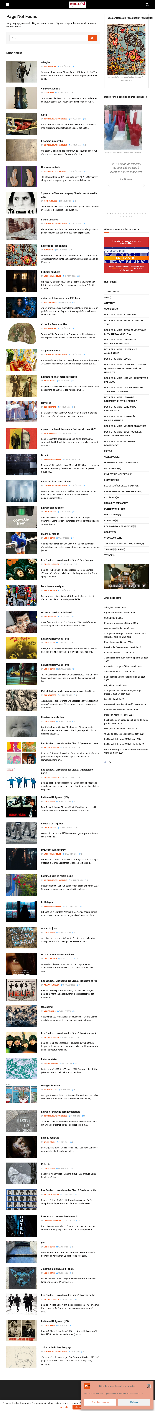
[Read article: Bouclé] (21, 464)
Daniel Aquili (49, 381)
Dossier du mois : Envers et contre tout (123, 322)
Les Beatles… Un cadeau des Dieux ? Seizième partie (68, 560)
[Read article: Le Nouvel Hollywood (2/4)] (21, 806)
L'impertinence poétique (118, 474)
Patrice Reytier (50, 1090)
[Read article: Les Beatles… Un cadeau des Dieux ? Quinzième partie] (21, 753)
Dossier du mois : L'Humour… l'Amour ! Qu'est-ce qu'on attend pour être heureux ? (125, 368)
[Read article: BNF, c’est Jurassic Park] (21, 859)
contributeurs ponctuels (55, 119)
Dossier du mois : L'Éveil (117, 359)
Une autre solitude (50, 167)
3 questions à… (112, 291)
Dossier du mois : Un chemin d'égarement (119, 443)
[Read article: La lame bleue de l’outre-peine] (21, 885)
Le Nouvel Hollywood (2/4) (55, 797)
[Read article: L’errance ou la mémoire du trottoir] (21, 1226)
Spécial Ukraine (113, 538)
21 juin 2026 (63, 1142)
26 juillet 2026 (68, 777)
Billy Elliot (46, 403)
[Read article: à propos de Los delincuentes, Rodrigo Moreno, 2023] (21, 438)
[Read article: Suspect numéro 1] (21, 360)
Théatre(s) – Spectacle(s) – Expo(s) (124, 543)
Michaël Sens (50, 1011)
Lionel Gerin (49, 538)
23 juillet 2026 (64, 802)
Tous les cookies (100, 1402)
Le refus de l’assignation (54, 245)
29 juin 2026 (66, 1064)
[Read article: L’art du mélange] (21, 1147)
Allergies (45, 62)
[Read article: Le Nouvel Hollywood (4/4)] (21, 648)
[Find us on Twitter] (110, 762)
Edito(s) (108, 451)
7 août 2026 (67, 564)
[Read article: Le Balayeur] (21, 911)
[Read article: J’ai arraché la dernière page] (21, 1357)
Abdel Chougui (50, 302)
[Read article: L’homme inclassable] (21, 150)
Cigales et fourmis (50, 88)
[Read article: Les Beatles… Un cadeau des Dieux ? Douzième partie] (21, 1042)
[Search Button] (147, 4)
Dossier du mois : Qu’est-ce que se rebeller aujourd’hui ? (123, 434)
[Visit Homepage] (77, 5)
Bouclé (44, 455)
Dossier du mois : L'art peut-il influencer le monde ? (120, 341)
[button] (148, 1386)
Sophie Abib (49, 93)
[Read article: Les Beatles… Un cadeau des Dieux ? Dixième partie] (21, 1304)
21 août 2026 (61, 250)
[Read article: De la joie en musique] (21, 595)
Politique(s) (111, 520)
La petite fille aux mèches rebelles (59, 376)
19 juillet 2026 (70, 906)
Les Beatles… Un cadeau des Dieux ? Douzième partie (69, 1033)
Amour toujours (49, 928)
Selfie (44, 114)
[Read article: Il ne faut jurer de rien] (21, 726)
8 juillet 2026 (65, 1011)
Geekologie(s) (112, 457)
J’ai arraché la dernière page (56, 1347)
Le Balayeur (47, 902)
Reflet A (45, 1164)
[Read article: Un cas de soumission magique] (21, 964)
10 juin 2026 (67, 1299)
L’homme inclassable (52, 141)
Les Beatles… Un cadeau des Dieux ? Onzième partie (68, 1190)
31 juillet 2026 (64, 669)
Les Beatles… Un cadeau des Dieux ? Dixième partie (68, 1295)
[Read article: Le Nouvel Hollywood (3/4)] (21, 674)
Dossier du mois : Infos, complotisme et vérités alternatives (125, 332)
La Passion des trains (52, 507)
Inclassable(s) (112, 468)
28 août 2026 (64, 67)
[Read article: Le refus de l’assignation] (21, 255)
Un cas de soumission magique (57, 954)
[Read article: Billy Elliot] (21, 412)
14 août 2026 (64, 512)
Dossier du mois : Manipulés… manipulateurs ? (120, 418)
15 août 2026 (75, 486)
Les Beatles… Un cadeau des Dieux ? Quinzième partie (69, 743)
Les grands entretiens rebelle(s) (123, 491)
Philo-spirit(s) (112, 514)
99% (43, 1242)
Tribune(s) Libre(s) (114, 549)
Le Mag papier (111, 480)
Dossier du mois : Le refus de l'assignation (120, 409)
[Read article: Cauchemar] (21, 1016)
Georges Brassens (50, 1085)
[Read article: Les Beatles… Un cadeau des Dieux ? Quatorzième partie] (21, 779)
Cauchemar (47, 1007)
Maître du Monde (50, 534)
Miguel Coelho (50, 590)
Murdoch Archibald (52, 276)
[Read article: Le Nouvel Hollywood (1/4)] (21, 1330)
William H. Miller (51, 564)
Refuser (134, 1402)
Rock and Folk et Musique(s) (120, 526)
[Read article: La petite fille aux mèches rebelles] (21, 386)
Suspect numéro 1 (50, 350)
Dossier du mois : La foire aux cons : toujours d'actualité (124, 389)
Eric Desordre (50, 67)
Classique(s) (111, 309)
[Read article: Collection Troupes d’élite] (21, 333)
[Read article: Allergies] (21, 72)
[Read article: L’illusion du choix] (21, 281)
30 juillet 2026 (68, 748)
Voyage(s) (109, 555)
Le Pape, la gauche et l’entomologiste (60, 1111)
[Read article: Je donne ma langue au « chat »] (21, 1278)
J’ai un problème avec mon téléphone (61, 298)
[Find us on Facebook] (105, 762)
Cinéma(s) (109, 303)
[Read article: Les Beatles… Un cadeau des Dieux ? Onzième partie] (21, 1199)
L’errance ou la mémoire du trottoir (59, 1216)
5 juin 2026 (62, 1326)
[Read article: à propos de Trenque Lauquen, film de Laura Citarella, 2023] (21, 202)
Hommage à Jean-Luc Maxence (121, 462)
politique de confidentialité (122, 268)
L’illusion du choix (50, 272)
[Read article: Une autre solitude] (21, 176)
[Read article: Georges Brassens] (21, 1095)
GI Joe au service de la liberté (56, 612)
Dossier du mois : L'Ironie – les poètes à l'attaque (126, 380)
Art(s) (107, 297)
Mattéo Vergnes (51, 1064)
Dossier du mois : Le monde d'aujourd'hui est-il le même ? (120, 399)
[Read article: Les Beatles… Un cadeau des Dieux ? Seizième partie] (21, 569)
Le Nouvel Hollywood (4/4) (55, 638)
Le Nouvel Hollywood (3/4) (55, 664)
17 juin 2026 (67, 1195)
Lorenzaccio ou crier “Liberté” (56, 481)
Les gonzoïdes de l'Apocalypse (121, 486)
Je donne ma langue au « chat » (57, 1268)
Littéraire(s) (111, 497)
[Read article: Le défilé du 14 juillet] (21, 833)
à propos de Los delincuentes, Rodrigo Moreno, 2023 (68, 429)
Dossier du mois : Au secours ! (120, 314)
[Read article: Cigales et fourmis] (21, 98)
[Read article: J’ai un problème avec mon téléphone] (21, 307)
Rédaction (48, 250)
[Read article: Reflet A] (21, 1173)
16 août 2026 (70, 459)
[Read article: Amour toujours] (21, 937)
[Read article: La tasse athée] (21, 1068)
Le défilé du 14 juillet (52, 823)
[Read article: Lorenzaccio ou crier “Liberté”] (21, 491)
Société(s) (110, 532)
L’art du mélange (50, 1137)
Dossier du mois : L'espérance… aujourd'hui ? (121, 351)
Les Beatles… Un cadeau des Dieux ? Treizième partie (69, 980)
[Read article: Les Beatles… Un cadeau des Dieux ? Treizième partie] (21, 990)
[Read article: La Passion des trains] (21, 517)
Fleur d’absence (49, 219)
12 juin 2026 (69, 1221)
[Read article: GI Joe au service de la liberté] (21, 622)
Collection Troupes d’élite (54, 324)
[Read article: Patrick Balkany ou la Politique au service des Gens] (21, 700)
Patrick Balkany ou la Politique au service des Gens (67, 691)
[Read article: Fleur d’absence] (21, 229)
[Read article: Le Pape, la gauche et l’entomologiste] (21, 1121)
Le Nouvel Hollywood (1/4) (55, 1321)
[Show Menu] (7, 4)
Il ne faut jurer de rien (52, 717)
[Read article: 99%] (21, 1252)
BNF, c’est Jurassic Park (53, 849)
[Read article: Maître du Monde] (21, 543)
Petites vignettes (114, 509)
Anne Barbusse (50, 201)
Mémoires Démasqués (116, 503)
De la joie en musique (52, 586)
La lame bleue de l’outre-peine (57, 876)
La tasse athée (49, 1059)
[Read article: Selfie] (21, 124)
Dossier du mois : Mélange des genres (125, 426)
